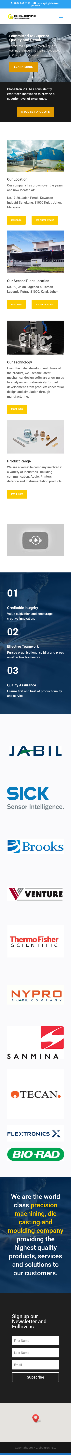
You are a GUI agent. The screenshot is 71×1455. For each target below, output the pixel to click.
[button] (37, 1418)
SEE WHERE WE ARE (45, 220)
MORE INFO (16, 220)
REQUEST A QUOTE (35, 112)
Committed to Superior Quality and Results (29, 38)
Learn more (23, 66)
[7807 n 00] (35, 170)
